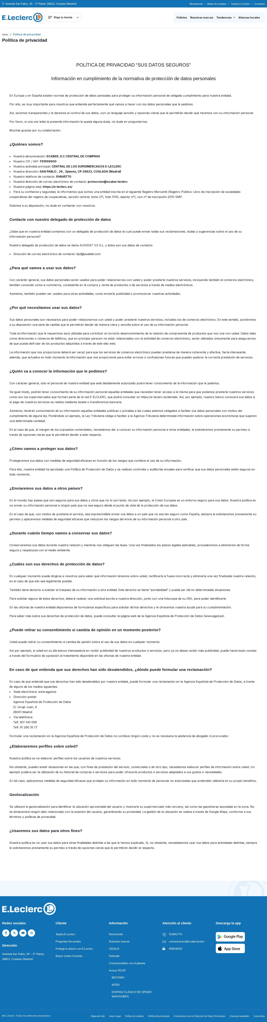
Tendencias (224, 17)
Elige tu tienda (63, 17)
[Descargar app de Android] (230, 936)
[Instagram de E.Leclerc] (31, 933)
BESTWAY (118, 977)
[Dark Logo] (22, 17)
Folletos (182, 17)
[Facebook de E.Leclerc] (5, 933)
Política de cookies (134, 1016)
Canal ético (259, 1016)
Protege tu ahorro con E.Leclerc (74, 948)
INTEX (116, 984)
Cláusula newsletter (239, 1016)
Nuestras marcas (201, 17)
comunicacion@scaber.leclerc (187, 941)
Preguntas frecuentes (68, 941)
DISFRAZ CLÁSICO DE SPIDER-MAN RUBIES (132, 994)
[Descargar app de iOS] (230, 947)
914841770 (175, 934)
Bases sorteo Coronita (69, 955)
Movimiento (196, 4)
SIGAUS (114, 948)
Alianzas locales (249, 17)
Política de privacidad (158, 1016)
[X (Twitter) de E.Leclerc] (14, 933)
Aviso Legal (115, 1016)
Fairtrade (114, 955)
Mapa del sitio (98, 1016)
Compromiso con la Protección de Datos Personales (199, 1016)
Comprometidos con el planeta (127, 963)
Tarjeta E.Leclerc (240, 4)
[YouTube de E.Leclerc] (23, 933)
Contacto (259, 4)
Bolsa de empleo (216, 4)
